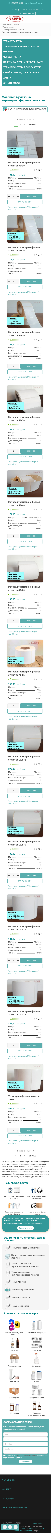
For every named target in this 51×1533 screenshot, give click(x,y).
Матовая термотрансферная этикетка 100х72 (24, 758)
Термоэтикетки (8, 27)
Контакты (7, 1489)
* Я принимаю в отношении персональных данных (25, 1456)
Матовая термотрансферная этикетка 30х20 (24, 164)
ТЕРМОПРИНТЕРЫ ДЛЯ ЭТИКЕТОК (22, 67)
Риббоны (8, 51)
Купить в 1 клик (25, 202)
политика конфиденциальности (31, 1529)
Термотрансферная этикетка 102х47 (24, 1098)
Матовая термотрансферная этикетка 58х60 (24, 588)
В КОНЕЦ (32, 125)
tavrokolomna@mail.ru (33, 3)
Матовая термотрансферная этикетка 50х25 (24, 334)
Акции (7, 77)
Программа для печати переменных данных (25, 10)
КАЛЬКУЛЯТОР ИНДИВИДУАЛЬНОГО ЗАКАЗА (27, 109)
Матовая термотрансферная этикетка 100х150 (24, 1013)
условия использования (22, 1531)
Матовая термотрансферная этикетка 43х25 (24, 249)
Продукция (8, 1498)
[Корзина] (37, 19)
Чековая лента (12, 57)
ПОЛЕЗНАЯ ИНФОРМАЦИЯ (14, 1507)
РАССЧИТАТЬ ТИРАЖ (26, 13)
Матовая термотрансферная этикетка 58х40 (24, 503)
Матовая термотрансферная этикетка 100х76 (24, 843)
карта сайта (37, 1523)
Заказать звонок (25, 1228)
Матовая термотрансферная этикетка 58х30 (24, 419)
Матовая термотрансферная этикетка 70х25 (24, 673)
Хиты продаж (11, 83)
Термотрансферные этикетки (13, 30)
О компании (8, 1480)
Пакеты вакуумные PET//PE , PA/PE (23, 62)
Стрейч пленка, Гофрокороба (21, 72)
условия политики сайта (27, 1456)
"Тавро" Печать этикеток (10, 24)
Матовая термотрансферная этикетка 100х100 (24, 928)
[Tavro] (15, 19)
